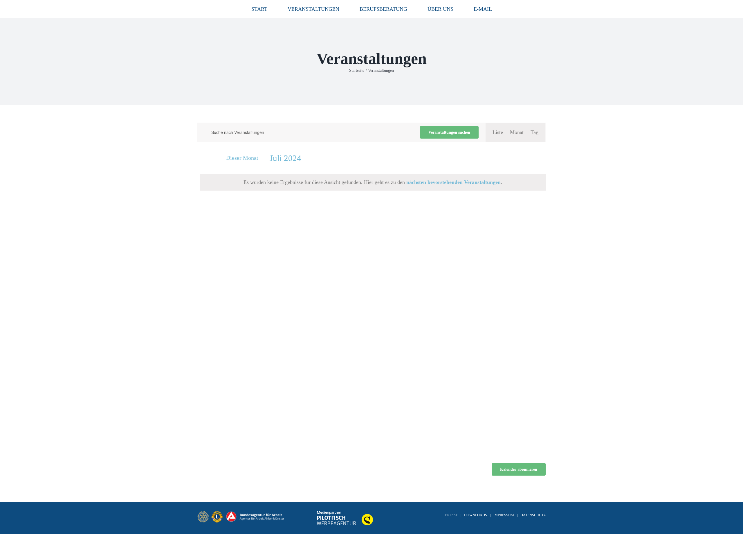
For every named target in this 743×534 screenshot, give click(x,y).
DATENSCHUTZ (533, 515)
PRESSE (451, 515)
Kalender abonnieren (518, 469)
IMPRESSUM (503, 515)
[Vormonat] (200, 158)
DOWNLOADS (475, 515)
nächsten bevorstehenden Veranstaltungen (453, 182)
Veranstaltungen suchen (449, 132)
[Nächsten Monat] (211, 158)
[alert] (373, 182)
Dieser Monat (242, 158)
